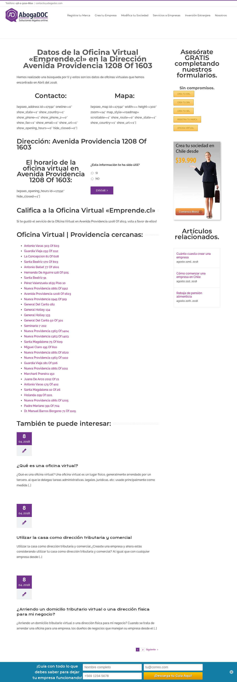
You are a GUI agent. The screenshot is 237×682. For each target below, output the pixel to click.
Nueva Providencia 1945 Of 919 (45, 299)
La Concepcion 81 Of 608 (41, 256)
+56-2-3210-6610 (24, 3)
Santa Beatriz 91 (35, 277)
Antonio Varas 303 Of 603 (41, 246)
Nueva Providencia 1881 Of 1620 (46, 352)
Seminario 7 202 (35, 326)
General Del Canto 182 (39, 304)
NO (97, 178)
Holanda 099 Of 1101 (38, 395)
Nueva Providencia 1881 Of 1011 (46, 368)
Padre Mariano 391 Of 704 (41, 406)
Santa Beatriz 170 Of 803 (41, 262)
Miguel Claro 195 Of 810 (40, 347)
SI (97, 172)
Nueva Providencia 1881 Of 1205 (46, 400)
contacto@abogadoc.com (49, 3)
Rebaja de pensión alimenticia (189, 294)
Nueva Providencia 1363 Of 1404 (46, 331)
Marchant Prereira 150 (39, 374)
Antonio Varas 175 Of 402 (41, 384)
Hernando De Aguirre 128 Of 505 (46, 272)
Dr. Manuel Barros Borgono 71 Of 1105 (50, 411)
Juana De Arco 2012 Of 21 (41, 379)
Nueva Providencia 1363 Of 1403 (46, 336)
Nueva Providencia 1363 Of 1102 (46, 357)
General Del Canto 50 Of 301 (43, 320)
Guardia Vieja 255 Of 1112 (41, 251)
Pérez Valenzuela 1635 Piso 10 (45, 283)
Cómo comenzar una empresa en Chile (191, 275)
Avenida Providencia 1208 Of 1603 (47, 294)
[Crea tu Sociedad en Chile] (196, 143)
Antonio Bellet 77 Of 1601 (41, 267)
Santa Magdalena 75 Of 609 (43, 341)
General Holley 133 (37, 315)
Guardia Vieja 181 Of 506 (41, 363)
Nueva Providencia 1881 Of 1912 (46, 288)
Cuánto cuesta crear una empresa (193, 255)
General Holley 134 (37, 309)
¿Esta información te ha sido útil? (115, 165)
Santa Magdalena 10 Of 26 (42, 389)
